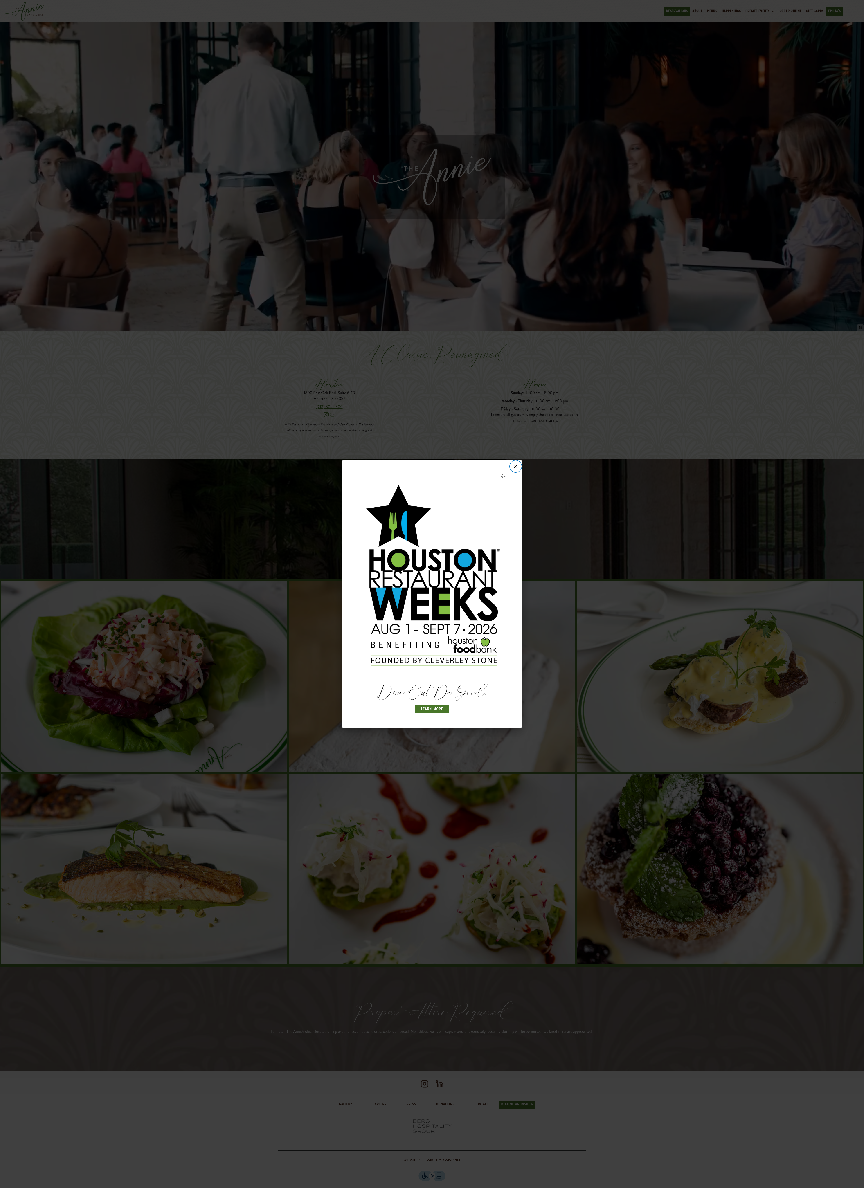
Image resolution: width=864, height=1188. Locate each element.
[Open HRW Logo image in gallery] (505, 476)
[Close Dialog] (515, 466)
